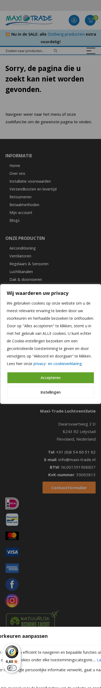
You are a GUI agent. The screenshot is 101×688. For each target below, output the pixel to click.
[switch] (12, 668)
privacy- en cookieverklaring (57, 363)
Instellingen (50, 392)
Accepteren (51, 377)
